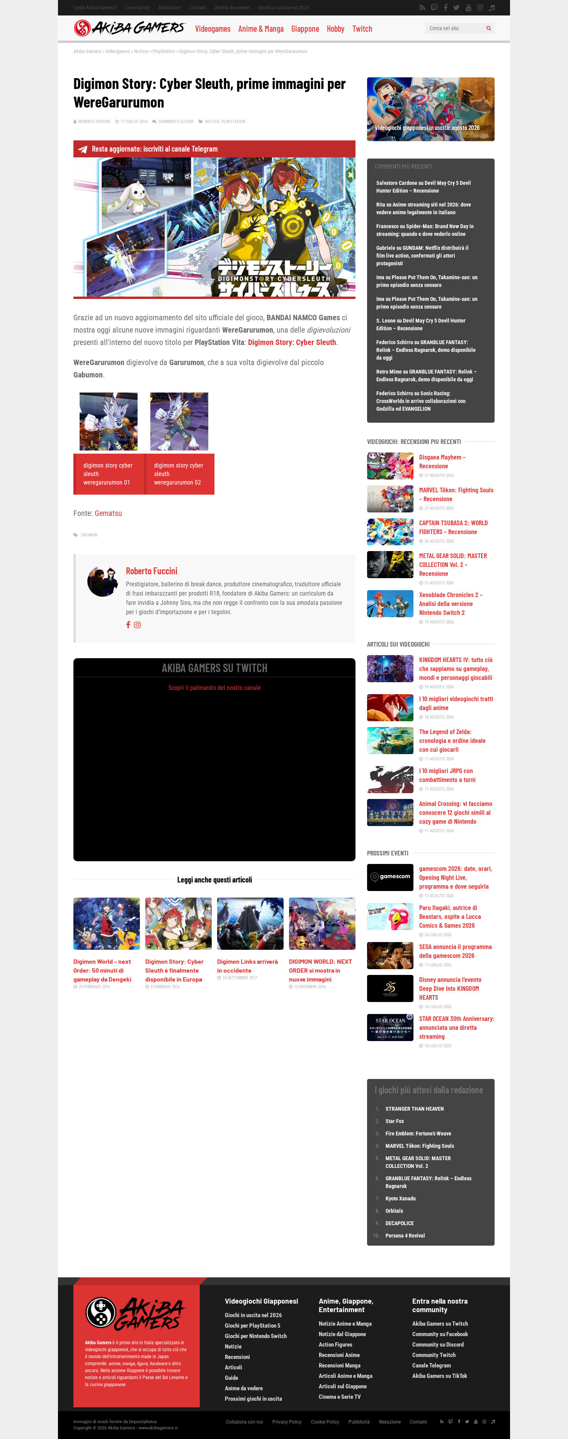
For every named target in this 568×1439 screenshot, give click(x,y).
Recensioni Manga (340, 1365)
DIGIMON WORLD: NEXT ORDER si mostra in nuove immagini (320, 970)
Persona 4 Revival (405, 1235)
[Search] (489, 28)
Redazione (169, 7)
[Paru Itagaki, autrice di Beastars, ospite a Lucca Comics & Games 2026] (390, 927)
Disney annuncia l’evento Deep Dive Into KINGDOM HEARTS (450, 988)
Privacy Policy (287, 1422)
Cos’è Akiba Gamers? (94, 7)
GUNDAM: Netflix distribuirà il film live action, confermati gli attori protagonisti (422, 255)
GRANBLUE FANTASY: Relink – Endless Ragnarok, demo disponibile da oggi (426, 350)
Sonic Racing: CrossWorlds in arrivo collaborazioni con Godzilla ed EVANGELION (421, 401)
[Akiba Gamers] (130, 35)
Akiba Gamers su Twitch (440, 1323)
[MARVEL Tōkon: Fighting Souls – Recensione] (390, 509)
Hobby (336, 28)
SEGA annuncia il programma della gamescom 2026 (455, 950)
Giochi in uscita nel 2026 (283, 7)
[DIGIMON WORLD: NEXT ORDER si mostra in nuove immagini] (322, 947)
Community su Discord (438, 1344)
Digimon (89, 535)
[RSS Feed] (422, 7)
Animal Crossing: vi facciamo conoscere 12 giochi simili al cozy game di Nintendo (455, 812)
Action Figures (335, 1344)
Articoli (233, 1367)
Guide (231, 1377)
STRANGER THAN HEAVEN (415, 1109)
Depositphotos (143, 1421)
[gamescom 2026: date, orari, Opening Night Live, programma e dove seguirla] (390, 888)
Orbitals (394, 1211)
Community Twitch (434, 1355)
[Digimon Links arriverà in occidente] (250, 947)
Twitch (362, 28)
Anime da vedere (232, 7)
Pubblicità (359, 1422)
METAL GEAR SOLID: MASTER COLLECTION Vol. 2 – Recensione (453, 564)
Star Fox (395, 1121)
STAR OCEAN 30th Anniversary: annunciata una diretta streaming (457, 1027)
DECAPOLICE (400, 1223)
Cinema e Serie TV (340, 1396)
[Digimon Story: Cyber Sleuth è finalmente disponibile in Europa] (178, 947)
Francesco (387, 226)
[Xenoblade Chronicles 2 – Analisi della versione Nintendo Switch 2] (390, 614)
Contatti (197, 7)
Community (137, 7)
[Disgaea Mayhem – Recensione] (390, 476)
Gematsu (108, 513)
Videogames (213, 28)
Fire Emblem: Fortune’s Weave (418, 1133)
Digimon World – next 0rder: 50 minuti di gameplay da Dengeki (102, 970)
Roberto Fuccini (94, 121)
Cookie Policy (325, 1422)
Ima (380, 277)
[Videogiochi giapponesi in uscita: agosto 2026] (431, 138)
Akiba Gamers (87, 51)
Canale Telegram (431, 1365)
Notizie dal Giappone (342, 1334)
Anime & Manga (261, 28)
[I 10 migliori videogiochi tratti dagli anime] (390, 718)
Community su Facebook (440, 1334)
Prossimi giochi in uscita (253, 1398)
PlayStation (164, 51)
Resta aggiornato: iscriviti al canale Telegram (155, 148)
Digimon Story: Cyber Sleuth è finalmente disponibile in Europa (174, 970)
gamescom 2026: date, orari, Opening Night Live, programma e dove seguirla (455, 877)
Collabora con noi (244, 1422)
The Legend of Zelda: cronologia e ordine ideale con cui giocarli (452, 740)
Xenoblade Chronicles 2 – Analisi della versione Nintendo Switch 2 (451, 603)
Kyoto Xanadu (401, 1198)
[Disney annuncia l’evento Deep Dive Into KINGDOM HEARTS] (390, 999)
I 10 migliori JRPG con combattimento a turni (447, 775)
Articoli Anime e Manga (345, 1375)
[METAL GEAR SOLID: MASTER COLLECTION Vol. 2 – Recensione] (390, 575)
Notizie (141, 51)
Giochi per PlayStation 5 (253, 1325)
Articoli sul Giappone (343, 1386)
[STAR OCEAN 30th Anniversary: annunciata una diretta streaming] (390, 1038)
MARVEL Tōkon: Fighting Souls (420, 1146)
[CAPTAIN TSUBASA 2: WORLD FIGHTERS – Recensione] (390, 542)
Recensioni (237, 1357)
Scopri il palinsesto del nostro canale (214, 687)
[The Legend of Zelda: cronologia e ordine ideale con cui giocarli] (390, 751)
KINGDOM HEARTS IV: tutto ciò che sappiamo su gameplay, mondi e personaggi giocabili (456, 668)
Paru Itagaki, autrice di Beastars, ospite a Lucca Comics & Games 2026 (450, 916)
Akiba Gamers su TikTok (439, 1375)
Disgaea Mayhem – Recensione (442, 461)
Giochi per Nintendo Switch (256, 1336)
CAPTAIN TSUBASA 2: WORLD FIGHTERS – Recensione (453, 527)
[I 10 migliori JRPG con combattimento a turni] (390, 790)
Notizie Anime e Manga (345, 1323)
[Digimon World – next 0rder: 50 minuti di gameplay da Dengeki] (106, 947)
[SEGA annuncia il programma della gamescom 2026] (390, 966)
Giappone (305, 28)
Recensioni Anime (339, 1355)
